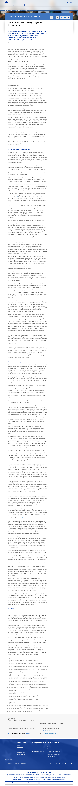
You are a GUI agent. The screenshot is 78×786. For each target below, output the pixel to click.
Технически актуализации (38, 749)
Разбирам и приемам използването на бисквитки (22, 782)
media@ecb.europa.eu (50, 733)
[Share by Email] (68, 17)
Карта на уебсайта (9, 759)
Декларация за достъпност (53, 754)
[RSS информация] (71, 763)
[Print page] (51, 17)
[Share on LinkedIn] (65, 17)
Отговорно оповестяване (38, 751)
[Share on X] (57, 17)
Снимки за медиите (21, 750)
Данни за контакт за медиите (17, 733)
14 (44, 562)
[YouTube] (65, 763)
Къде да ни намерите (21, 754)
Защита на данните (51, 746)
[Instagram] (62, 763)
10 (30, 526)
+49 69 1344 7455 (49, 730)
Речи (25, 10)
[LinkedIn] (60, 763)
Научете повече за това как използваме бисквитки (54, 779)
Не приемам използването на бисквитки (56, 782)
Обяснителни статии (21, 748)
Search (67, 2)
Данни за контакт (21, 752)
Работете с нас (20, 747)
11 (17, 531)
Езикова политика (51, 756)
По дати (28, 10)
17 (37, 602)
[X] (57, 763)
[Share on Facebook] (61, 17)
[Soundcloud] (68, 763)
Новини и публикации (18, 10)
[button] (69, 2)
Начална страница (8, 10)
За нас (18, 745)
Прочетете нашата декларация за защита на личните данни (27, 779)
